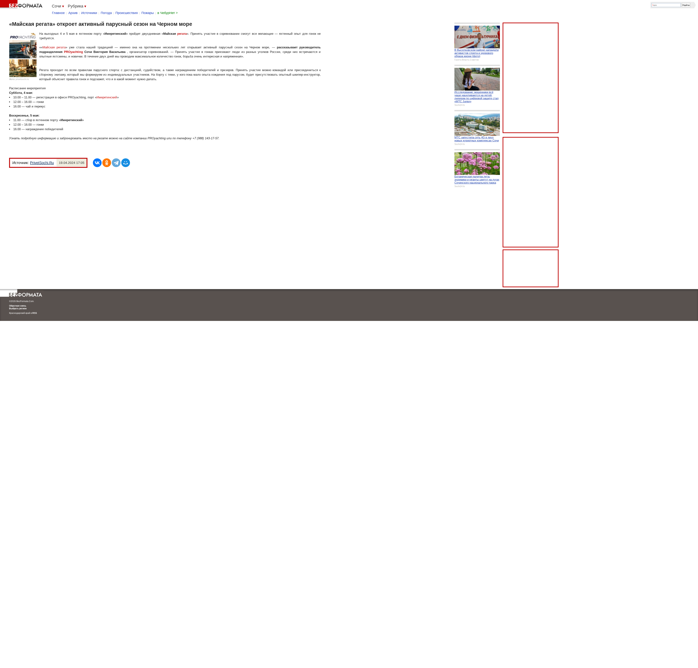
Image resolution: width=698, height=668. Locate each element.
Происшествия (126, 13)
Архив (73, 13)
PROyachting (73, 52)
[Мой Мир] (125, 162)
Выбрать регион (18, 308)
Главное (58, 13)
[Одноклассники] (106, 162)
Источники (89, 13)
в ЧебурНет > (167, 13)
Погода (106, 13)
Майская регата (54, 47)
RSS (34, 313)
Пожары (147, 13)
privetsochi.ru (22, 79)
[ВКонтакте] (97, 162)
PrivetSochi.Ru (42, 163)
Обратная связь (17, 306)
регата (182, 33)
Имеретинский (107, 97)
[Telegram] (116, 162)
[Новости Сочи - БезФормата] (22, 4)
